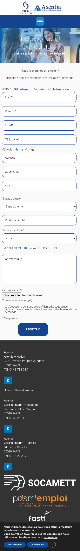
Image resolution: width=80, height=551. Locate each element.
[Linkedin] (8, 380)
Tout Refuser (37, 544)
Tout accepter (15, 544)
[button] (40, 21)
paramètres (50, 537)
